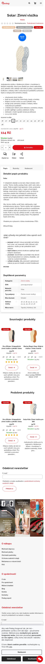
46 (39, 121)
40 (17, 121)
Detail (10, 367)
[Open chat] (39, 659)
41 (20, 121)
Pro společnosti (7, 582)
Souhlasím (32, 659)
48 (2, 124)
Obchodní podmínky (9, 555)
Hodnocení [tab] (28, 168)
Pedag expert (6, 598)
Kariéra (4, 592)
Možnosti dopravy (8, 549)
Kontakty (5, 595)
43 (28, 121)
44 (31, 121)
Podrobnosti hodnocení (35, 23)
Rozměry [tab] (16, 168)
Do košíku (29, 147)
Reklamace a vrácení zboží (11, 561)
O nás (4, 579)
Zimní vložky (25, 281)
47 (42, 121)
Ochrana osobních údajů (10, 558)
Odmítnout (11, 659)
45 (35, 121)
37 (6, 121)
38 (9, 121)
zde (10, 647)
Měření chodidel (7, 585)
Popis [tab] (5, 168)
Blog (3, 588)
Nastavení (22, 652)
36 (2, 121)
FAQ (3, 564)
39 (13, 121)
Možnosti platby (7, 552)
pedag (22, 20)
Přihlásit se (9, 489)
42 (24, 121)
